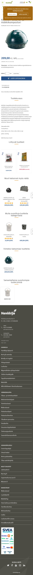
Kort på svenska (6, 354)
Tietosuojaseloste (7, 431)
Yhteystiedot (5, 362)
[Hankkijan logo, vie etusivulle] (10, 2)
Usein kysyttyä (6, 448)
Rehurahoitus (5, 511)
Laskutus (4, 366)
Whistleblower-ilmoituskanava (11, 386)
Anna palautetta (6, 456)
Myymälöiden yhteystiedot (10, 370)
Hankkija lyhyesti (7, 350)
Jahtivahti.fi (5, 470)
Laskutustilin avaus (7, 519)
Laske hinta (16, 73)
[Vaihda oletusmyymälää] (24, 2)
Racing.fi (4, 474)
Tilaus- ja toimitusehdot (9, 395)
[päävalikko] (2, 2)
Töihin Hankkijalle (7, 374)
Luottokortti (5, 495)
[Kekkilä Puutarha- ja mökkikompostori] (16, 39)
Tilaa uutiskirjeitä (7, 460)
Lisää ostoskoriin (17, 78)
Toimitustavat (6, 403)
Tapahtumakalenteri (8, 378)
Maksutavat (5, 407)
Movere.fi (4, 482)
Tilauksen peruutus (7, 419)
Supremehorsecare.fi (8, 478)
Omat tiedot (5, 452)
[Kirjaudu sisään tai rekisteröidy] (26, 2)
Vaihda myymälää (23, 14)
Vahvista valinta (12, 14)
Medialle (4, 382)
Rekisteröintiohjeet (7, 399)
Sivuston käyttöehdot (8, 427)
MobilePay (4, 499)
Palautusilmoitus (7, 415)
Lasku (3, 515)
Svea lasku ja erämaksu (9, 503)
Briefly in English (7, 358)
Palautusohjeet (6, 411)
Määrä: (3, 73)
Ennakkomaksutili (7, 523)
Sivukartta (4, 423)
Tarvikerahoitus (6, 507)
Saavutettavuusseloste (8, 435)
